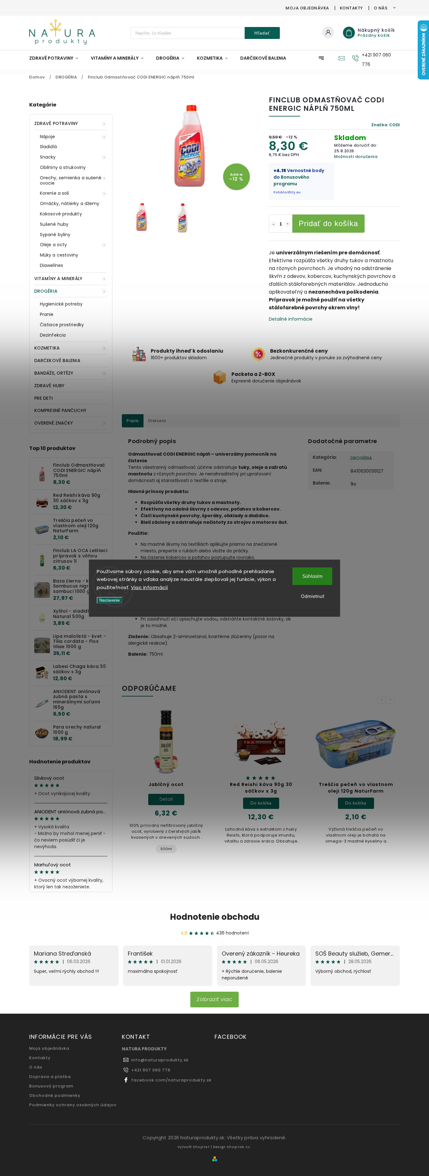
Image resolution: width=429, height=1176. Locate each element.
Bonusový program (51, 1086)
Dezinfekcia (53, 335)
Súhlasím (312, 576)
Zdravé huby (49, 385)
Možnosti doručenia (355, 156)
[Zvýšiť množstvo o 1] (288, 224)
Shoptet (201, 1146)
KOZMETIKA (47, 348)
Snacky (48, 157)
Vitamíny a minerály (58, 278)
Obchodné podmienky (54, 1095)
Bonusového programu (291, 180)
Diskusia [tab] (157, 420)
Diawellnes (51, 265)
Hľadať (262, 32)
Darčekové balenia (57, 360)
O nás (381, 8)
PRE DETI (43, 398)
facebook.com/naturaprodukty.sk (171, 1080)
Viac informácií (149, 587)
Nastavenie (109, 600)
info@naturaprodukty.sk (160, 1060)
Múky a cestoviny (59, 255)
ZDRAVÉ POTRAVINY (56, 123)
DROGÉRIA (45, 291)
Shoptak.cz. (239, 1146)
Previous (382, 699)
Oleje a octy (53, 244)
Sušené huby (54, 224)
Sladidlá (48, 147)
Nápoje (47, 136)
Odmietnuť (312, 596)
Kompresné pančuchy (60, 410)
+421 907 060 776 (151, 1070)
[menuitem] (56, 58)
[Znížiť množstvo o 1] (273, 224)
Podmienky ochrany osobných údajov (73, 1105)
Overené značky (53, 423)
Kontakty (351, 8)
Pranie (47, 314)
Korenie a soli (54, 193)
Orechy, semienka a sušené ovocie (71, 180)
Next (391, 699)
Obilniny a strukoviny (63, 167)
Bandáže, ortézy (53, 373)
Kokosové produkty (61, 214)
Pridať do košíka (328, 223)
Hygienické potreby (61, 304)
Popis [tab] (133, 420)
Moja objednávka (307, 8)
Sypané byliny (55, 234)
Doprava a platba (50, 1076)
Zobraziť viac (214, 999)
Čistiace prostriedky (62, 325)
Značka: (385, 124)
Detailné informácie (290, 319)
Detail (166, 799)
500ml (166, 848)
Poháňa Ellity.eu (287, 192)
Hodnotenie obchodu (214, 917)
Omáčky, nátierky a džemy (69, 203)
